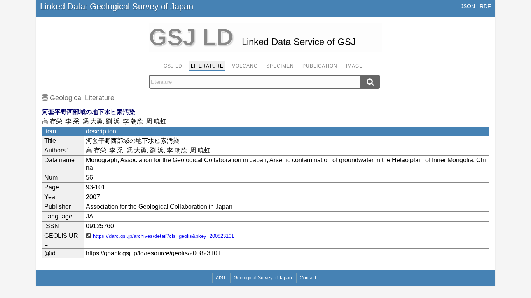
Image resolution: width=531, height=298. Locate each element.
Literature (207, 66)
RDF (485, 6)
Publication (319, 66)
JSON (468, 6)
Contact (308, 278)
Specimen (280, 66)
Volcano (245, 66)
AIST (221, 278)
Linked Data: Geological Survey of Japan (116, 6)
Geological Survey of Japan (263, 278)
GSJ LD (173, 66)
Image (354, 66)
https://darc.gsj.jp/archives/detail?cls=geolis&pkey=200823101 (163, 236)
